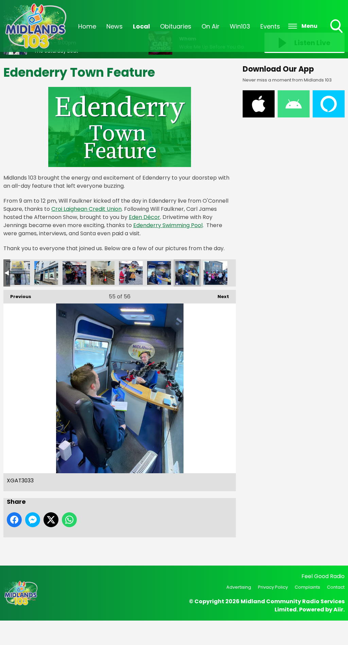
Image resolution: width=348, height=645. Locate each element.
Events (270, 26)
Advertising (238, 587)
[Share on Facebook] (14, 519)
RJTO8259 (46, 273)
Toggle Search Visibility (337, 33)
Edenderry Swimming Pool (168, 225)
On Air (211, 26)
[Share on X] (51, 519)
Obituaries (175, 26)
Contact (336, 587)
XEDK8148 (159, 273)
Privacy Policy (273, 587)
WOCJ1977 (103, 273)
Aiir (338, 609)
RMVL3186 (74, 273)
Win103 (240, 26)
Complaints (307, 587)
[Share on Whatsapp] (69, 519)
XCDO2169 (131, 273)
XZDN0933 (215, 273)
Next (220, 296)
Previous (17, 296)
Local (141, 26)
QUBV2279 (18, 273)
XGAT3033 (187, 273)
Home (87, 26)
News (114, 26)
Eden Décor (144, 217)
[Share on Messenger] (32, 519)
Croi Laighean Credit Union (86, 209)
